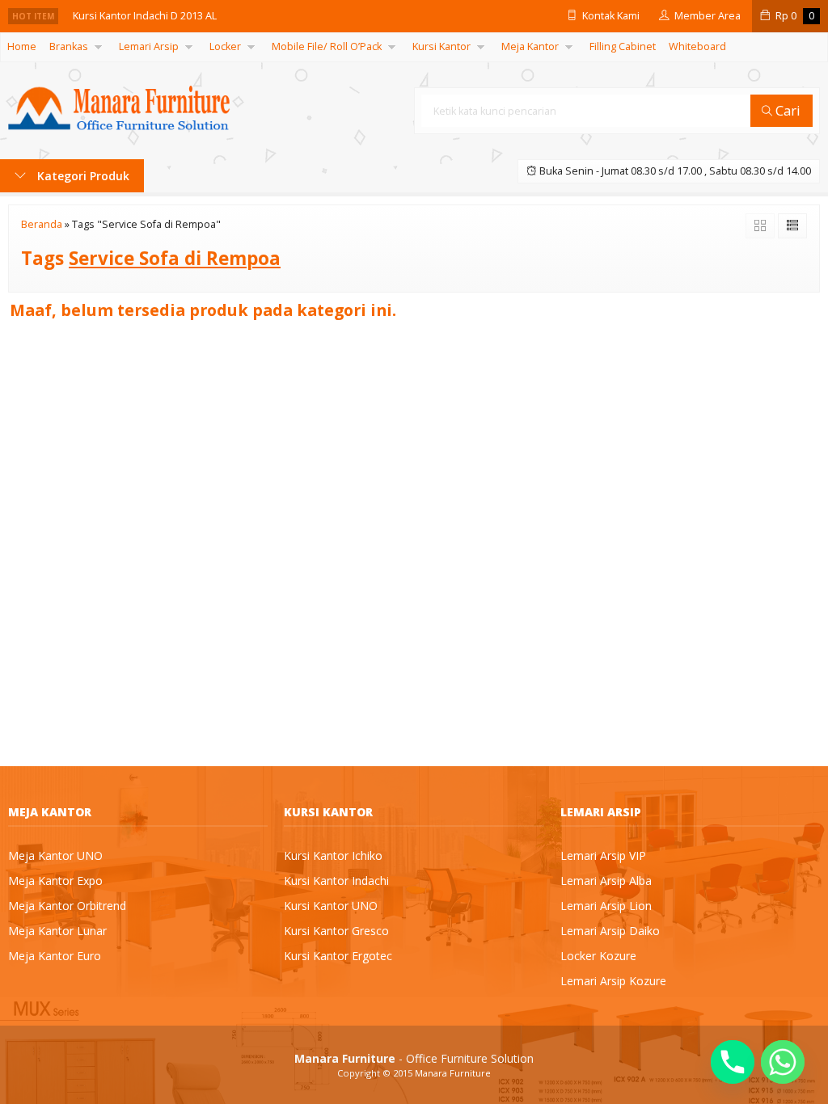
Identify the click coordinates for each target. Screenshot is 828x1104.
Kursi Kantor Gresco (336, 930)
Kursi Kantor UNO (331, 905)
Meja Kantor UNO (55, 855)
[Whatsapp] (783, 1062)
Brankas (68, 46)
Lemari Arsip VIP (603, 855)
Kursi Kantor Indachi (336, 880)
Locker (225, 46)
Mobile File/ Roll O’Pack (327, 46)
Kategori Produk (81, 175)
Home (21, 46)
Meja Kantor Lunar (57, 930)
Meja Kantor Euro (54, 955)
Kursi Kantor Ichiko (333, 855)
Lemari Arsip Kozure (613, 980)
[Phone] (732, 1062)
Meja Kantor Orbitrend (67, 905)
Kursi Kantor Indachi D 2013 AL (145, 16)
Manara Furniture (453, 1073)
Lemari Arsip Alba (606, 880)
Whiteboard (697, 46)
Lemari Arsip (149, 46)
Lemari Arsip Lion (606, 905)
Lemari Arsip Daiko (610, 930)
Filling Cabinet (622, 46)
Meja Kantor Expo (55, 880)
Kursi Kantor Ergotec (338, 955)
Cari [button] (786, 110)
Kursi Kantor (441, 46)
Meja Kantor (530, 46)
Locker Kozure (598, 955)
